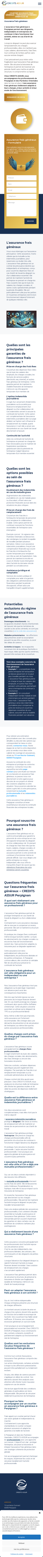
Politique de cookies (17, 1554)
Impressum (29, 1554)
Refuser (22, 1543)
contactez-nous (20, 746)
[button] (40, 1513)
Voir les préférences (21, 1549)
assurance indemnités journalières (21, 1119)
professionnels (13, 1440)
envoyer (30, 221)
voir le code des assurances (24, 631)
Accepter (21, 1537)
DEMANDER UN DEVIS (16, 97)
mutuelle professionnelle (18, 1181)
